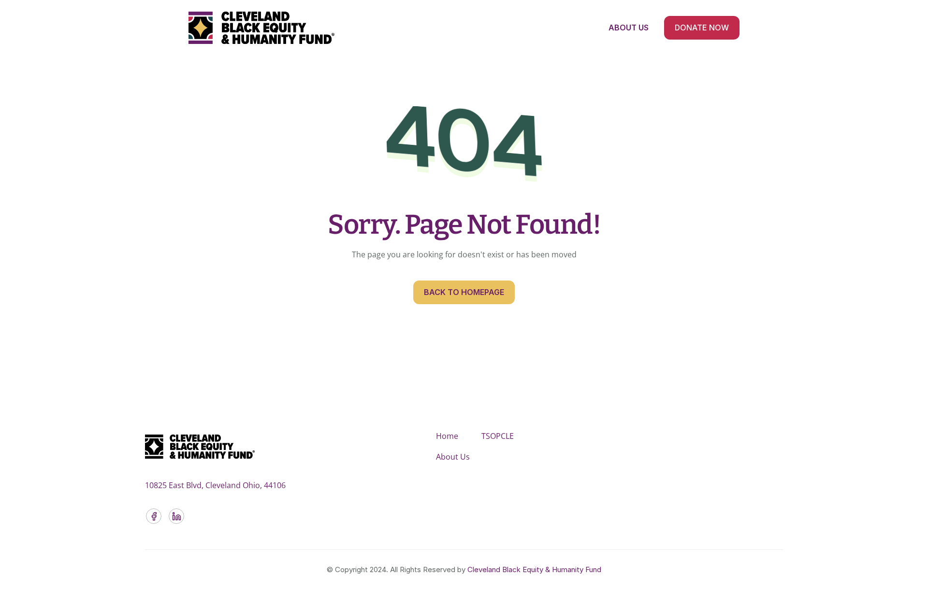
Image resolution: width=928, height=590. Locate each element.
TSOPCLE (497, 436)
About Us (453, 456)
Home (447, 436)
